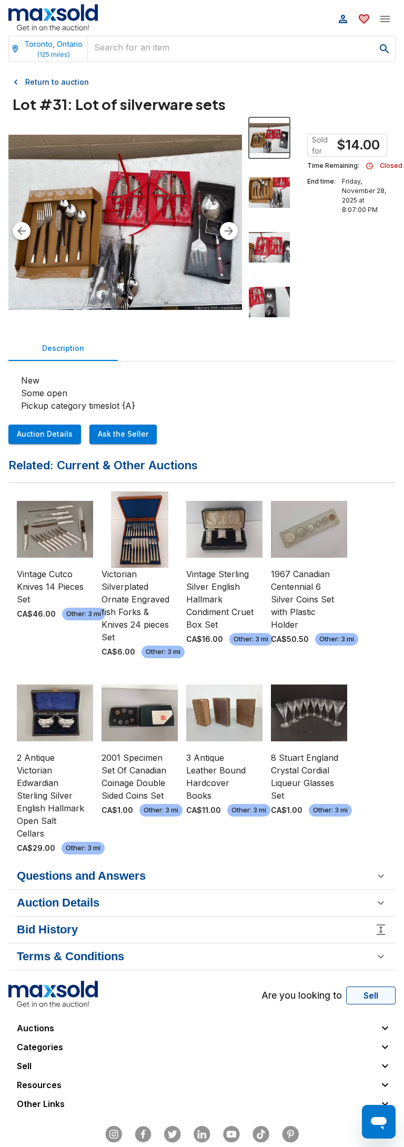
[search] (384, 48)
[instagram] (113, 1134)
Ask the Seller (123, 433)
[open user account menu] (343, 19)
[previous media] (22, 231)
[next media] (229, 231)
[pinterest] (290, 1134)
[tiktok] (261, 1134)
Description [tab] (63, 348)
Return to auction (57, 81)
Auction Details (45, 433)
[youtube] (231, 1134)
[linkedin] (202, 1134)
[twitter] (172, 1134)
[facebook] (143, 1134)
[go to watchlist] (364, 19)
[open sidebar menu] (385, 19)
